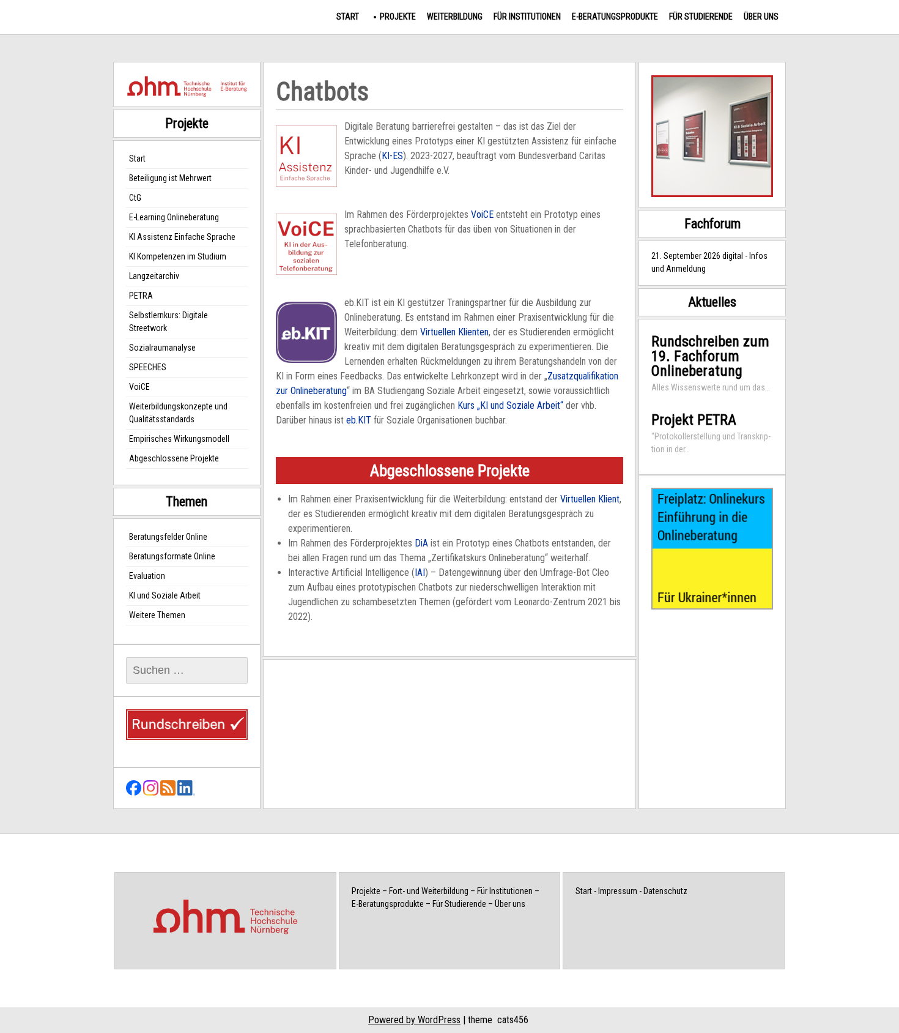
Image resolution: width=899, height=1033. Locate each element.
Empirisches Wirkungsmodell (179, 439)
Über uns (761, 16)
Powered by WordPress (414, 1020)
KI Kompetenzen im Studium (177, 256)
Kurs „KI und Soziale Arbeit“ (510, 405)
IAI (420, 572)
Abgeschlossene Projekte (174, 458)
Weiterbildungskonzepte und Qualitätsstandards (178, 412)
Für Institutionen (527, 16)
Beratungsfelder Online (168, 537)
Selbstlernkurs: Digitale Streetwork (168, 321)
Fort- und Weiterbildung (428, 891)
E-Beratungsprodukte (615, 16)
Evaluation (147, 576)
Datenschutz (665, 891)
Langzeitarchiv (154, 276)
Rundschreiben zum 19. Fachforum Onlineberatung (710, 356)
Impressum (617, 891)
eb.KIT (358, 420)
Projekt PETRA (693, 419)
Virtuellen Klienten (454, 332)
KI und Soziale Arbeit (165, 595)
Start (347, 16)
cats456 (512, 1020)
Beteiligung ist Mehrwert (170, 178)
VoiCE (482, 214)
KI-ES (392, 156)
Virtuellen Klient (590, 499)
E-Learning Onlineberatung (174, 217)
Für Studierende (701, 16)
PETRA (141, 295)
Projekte (398, 16)
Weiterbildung (455, 16)
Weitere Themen (157, 615)
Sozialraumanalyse (162, 347)
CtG (135, 198)
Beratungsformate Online (172, 556)
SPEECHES (147, 367)
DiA (421, 543)
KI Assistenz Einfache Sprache (182, 237)
